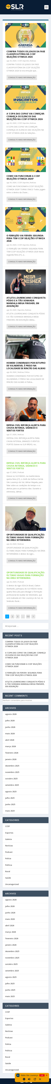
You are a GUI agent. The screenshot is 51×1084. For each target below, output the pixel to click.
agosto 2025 (10, 791)
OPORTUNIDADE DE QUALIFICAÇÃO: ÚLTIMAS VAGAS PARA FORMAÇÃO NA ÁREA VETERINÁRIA (26, 537)
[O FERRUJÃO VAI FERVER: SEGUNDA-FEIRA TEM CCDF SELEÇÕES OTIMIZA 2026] (25, 219)
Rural (7, 871)
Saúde (8, 878)
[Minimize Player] (40, 1079)
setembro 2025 (12, 785)
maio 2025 (10, 811)
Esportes (26, 61)
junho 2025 (10, 804)
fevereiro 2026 (11, 753)
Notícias (33, 61)
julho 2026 (10, 720)
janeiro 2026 (10, 759)
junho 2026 (10, 727)
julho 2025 (10, 798)
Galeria (8, 839)
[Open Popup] (34, 1079)
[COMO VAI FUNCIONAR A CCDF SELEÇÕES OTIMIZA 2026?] (25, 160)
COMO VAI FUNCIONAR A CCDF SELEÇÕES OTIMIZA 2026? (23, 177)
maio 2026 (10, 733)
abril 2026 (9, 740)
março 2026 (10, 746)
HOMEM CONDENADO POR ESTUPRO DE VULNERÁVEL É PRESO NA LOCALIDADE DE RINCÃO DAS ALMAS (26, 365)
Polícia (27, 372)
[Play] (24, 1079)
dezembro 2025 (12, 765)
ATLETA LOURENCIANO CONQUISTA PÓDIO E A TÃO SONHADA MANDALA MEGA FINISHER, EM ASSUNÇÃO (26, 301)
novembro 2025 (12, 772)
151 (28, 616)
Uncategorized (12, 884)
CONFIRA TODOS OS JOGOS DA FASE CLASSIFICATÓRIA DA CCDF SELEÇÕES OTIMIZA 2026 (26, 54)
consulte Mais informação (21, 77)
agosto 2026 (10, 714)
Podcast (21, 472)
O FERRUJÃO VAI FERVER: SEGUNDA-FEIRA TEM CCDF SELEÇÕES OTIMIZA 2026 (26, 238)
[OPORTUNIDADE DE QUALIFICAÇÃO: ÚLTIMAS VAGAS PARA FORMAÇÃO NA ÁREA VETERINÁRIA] (25, 518)
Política (8, 865)
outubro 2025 (11, 778)
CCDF (20, 61)
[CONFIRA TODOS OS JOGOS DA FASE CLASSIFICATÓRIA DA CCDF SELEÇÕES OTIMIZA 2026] (25, 35)
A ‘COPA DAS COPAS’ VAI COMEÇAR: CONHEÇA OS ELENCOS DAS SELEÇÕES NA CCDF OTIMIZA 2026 (26, 116)
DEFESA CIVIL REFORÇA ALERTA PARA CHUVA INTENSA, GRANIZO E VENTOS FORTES (26, 428)
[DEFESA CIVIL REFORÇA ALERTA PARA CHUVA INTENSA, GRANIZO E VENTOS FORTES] (25, 409)
